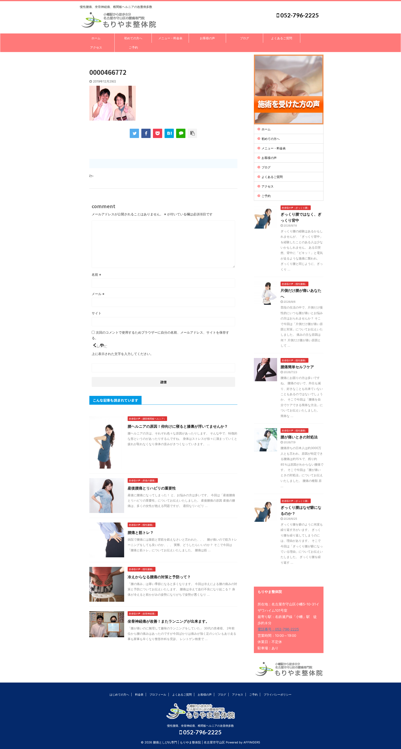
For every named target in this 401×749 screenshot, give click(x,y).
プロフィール (157, 694)
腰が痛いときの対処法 (299, 437)
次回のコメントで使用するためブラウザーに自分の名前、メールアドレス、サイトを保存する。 (160, 335)
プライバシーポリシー (277, 694)
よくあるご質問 (281, 38)
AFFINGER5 (251, 742)
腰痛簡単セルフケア (297, 367)
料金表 (139, 694)
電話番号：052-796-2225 (278, 629)
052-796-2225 (299, 15)
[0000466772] (169, 133)
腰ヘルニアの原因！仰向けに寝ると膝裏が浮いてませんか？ (178, 426)
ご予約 (133, 47)
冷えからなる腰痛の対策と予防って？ (159, 577)
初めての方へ (133, 38)
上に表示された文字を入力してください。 (122, 354)
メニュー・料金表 (170, 38)
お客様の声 (207, 38)
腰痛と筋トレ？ (141, 532)
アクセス (96, 47)
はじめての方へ (119, 694)
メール (98, 294)
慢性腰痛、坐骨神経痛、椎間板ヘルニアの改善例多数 (200, 725)
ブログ (244, 38)
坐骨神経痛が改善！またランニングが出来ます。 (168, 621)
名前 (96, 274)
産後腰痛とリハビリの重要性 (152, 488)
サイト (96, 313)
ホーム (95, 38)
